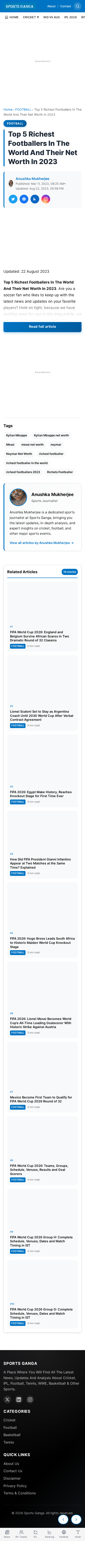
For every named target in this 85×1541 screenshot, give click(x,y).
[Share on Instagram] (45, 199)
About (51, 6)
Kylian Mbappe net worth (51, 435)
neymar (56, 444)
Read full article (42, 326)
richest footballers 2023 (23, 472)
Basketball (11, 1435)
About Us (11, 1463)
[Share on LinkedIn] (35, 199)
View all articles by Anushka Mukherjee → (42, 543)
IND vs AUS (51, 17)
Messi (10, 444)
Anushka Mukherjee (32, 178)
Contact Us (12, 1471)
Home (7, 109)
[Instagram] (30, 1400)
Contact (65, 6)
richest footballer (51, 454)
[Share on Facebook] (24, 199)
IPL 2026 (70, 17)
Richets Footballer (60, 472)
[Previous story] (63, 1519)
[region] (42, 61)
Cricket (9, 1420)
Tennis (8, 1442)
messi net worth (32, 444)
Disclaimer (12, 1478)
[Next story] (76, 1519)
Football (10, 1427)
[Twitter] (7, 1400)
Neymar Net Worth (19, 454)
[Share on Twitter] (13, 199)
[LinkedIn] (19, 1400)
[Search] (78, 6)
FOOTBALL (23, 109)
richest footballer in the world (27, 463)
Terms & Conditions (19, 1493)
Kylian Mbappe (16, 435)
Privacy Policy (15, 1486)
